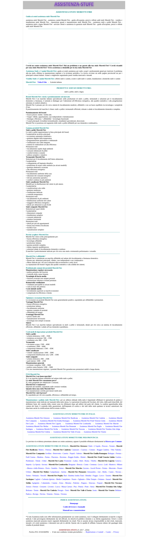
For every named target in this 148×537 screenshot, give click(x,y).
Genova (118, 461)
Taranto (108, 476)
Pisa (75, 487)
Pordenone (30, 461)
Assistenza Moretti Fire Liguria (49, 424)
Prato (87, 487)
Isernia (63, 472)
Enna (61, 483)
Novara (118, 472)
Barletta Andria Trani (76, 476)
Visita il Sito (42, 82)
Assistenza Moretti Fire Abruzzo (38, 418)
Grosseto (43, 487)
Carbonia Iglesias (48, 479)
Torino (28, 476)
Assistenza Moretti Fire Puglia (91, 426)
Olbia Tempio (91, 479)
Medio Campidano (63, 479)
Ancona (86, 468)
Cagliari (37, 479)
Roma (87, 461)
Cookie (108, 532)
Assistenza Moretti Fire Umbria (38, 432)
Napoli (72, 453)
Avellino (48, 453)
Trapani (99, 483)
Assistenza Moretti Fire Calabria (93, 418)
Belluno (118, 490)
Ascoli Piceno (95, 468)
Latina (75, 461)
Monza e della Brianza (35, 468)
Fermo (104, 468)
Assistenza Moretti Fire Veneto (95, 432)
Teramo (112, 446)
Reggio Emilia (73, 457)
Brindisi (88, 476)
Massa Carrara (67, 487)
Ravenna (63, 457)
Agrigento (35, 483)
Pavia (48, 468)
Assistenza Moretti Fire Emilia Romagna (54, 421)
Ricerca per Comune (113, 441)
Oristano (101, 479)
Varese (61, 468)
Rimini (83, 457)
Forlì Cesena (30, 457)
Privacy (116, 532)
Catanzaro (75, 450)
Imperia (28, 464)
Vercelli (43, 476)
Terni (67, 490)
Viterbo (93, 461)
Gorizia (118, 457)
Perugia (60, 490)
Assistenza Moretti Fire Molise (37, 426)
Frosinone (67, 461)
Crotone (92, 450)
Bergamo (72, 464)
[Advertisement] (74, 46)
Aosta (94, 490)
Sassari (108, 479)
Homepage (74, 503)
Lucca (57, 487)
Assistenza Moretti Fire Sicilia (47, 429)
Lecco (100, 464)
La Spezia (36, 464)
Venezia (49, 494)
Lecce (101, 476)
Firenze (35, 487)
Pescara (105, 446)
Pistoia (80, 487)
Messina (68, 483)
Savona (44, 464)
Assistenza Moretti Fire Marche (107, 424)
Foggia (95, 476)
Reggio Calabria (103, 450)
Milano (119, 464)
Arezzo (28, 487)
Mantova (112, 464)
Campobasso (54, 472)
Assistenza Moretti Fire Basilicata (65, 418)
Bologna (111, 453)
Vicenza (64, 494)
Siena (92, 487)
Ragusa (84, 483)
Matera (41, 450)
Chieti (90, 446)
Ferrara (118, 453)
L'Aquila (97, 446)
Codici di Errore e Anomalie (74, 507)
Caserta (65, 453)
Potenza (48, 450)
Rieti (81, 461)
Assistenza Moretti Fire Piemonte (64, 426)
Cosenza (84, 450)
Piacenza (54, 457)
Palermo (76, 483)
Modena (40, 457)
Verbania (35, 476)
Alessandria (91, 472)
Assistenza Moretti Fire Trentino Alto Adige (104, 429)
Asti (98, 472)
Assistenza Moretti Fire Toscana (73, 429)
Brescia (79, 464)
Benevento (57, 453)
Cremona (93, 464)
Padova (28, 494)
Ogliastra (81, 479)
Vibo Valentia (116, 450)
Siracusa (92, 483)
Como (86, 464)
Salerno (79, 453)
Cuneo (111, 472)
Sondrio (54, 468)
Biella (104, 472)
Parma (47, 457)
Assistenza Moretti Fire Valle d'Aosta (66, 432)
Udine (44, 461)
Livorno (51, 487)
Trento (36, 490)
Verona (56, 494)
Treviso (42, 494)
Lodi (106, 464)
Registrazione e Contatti (94, 532)
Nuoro (74, 479)
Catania (54, 483)
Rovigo (35, 494)
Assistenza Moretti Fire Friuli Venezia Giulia (89, 421)
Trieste (37, 461)
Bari (65, 476)
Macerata (112, 468)
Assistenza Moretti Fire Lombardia (78, 424)
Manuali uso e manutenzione (74, 510)
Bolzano (29, 490)
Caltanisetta (45, 483)
